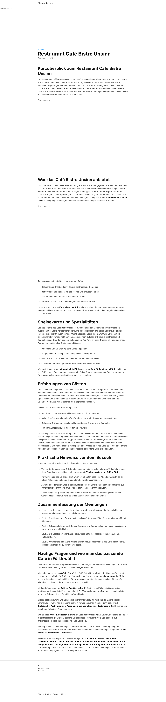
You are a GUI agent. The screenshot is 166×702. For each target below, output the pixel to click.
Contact (41, 670)
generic (41, 49)
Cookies (41, 666)
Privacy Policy (44, 668)
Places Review (45, 3)
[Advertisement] (83, 27)
